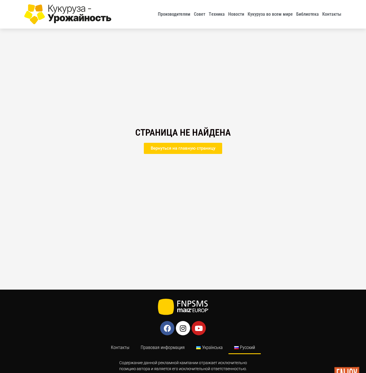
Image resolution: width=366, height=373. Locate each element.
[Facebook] (167, 328)
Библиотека (307, 14)
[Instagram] (183, 328)
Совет (199, 14)
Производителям (174, 14)
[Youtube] (199, 328)
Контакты (331, 14)
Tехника (217, 14)
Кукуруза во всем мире (270, 14)
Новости (236, 14)
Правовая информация (163, 347)
